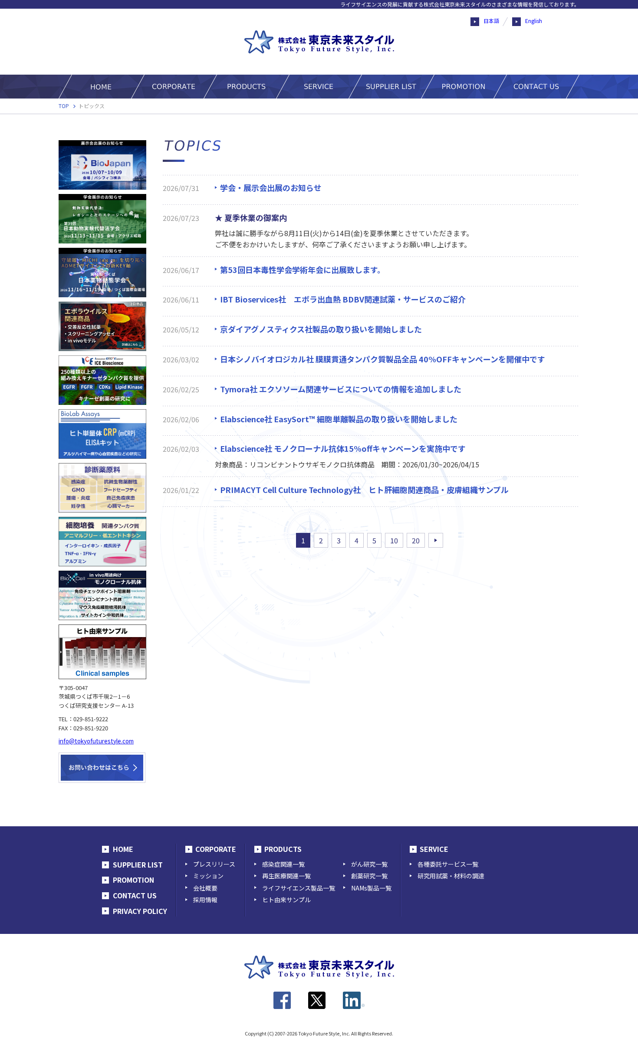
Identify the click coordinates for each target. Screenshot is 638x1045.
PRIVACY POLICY (140, 911)
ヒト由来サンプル (286, 899)
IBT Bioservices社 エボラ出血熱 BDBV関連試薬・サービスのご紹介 (343, 299)
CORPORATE (215, 849)
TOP (64, 105)
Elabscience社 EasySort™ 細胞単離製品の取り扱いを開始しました (338, 418)
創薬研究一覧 (369, 875)
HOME (123, 849)
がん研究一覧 (369, 864)
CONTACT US (135, 895)
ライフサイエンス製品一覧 (298, 888)
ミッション (208, 875)
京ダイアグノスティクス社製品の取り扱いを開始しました (321, 329)
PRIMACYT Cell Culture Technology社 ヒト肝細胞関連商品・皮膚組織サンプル (364, 489)
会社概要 (205, 888)
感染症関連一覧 (283, 864)
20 (416, 540)
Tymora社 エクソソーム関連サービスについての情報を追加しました (340, 388)
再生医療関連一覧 (286, 875)
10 (394, 540)
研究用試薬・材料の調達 (451, 875)
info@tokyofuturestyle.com (96, 741)
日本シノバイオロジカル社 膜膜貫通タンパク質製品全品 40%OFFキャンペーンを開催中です (382, 359)
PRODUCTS (283, 849)
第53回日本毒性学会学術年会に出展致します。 (302, 269)
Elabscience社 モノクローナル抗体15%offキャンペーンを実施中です (343, 448)
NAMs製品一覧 (371, 888)
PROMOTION (133, 879)
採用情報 (205, 899)
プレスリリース (214, 864)
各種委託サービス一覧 (448, 864)
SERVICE (434, 849)
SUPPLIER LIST (138, 864)
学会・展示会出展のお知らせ (271, 187)
